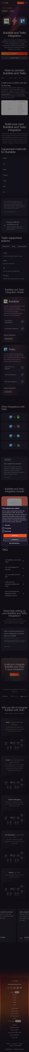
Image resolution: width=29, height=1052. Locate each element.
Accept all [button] (15, 535)
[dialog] (14, 526)
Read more (19, 521)
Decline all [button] (15, 539)
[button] (14, 543)
